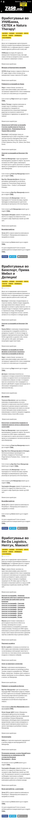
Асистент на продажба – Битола (12, 609)
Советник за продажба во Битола (13, 353)
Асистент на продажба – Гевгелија (13, 603)
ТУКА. (3, 100)
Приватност (18, 1)
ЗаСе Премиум (6, 37)
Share (5, 256)
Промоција (18, 35)
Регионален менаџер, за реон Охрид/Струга (16, 753)
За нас (24, 1)
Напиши (11, 33)
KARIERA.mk (6, 563)
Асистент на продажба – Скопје (12, 611)
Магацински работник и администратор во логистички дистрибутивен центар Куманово (16, 599)
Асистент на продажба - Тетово (12, 617)
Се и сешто (19, 33)
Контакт (29, 1)
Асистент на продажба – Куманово (13, 595)
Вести (26, 33)
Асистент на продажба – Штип (11, 615)
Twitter (14, 256)
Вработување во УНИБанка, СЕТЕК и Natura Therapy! (15, 23)
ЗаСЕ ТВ (4, 35)
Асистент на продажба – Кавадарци (13, 607)
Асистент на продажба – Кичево (12, 613)
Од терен (4, 33)
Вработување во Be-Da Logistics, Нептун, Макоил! (15, 541)
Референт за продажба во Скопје (12, 349)
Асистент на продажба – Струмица (13, 605)
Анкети (11, 35)
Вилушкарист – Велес (9, 759)
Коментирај (23, 256)
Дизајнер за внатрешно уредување (13, 351)
